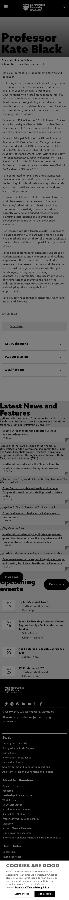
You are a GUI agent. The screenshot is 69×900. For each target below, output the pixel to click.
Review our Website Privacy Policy (32, 888)
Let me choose (21, 894)
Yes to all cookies (44, 894)
